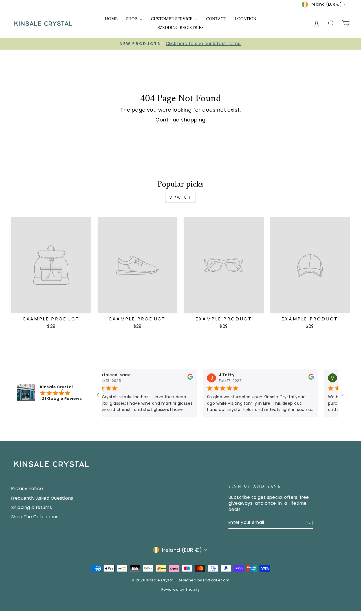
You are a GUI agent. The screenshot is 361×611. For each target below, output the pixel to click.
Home (111, 19)
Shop (132, 19)
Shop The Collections (34, 517)
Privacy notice (27, 489)
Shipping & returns (31, 507)
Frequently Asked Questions (42, 498)
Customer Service (172, 19)
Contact (216, 19)
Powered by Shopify (180, 589)
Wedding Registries (180, 28)
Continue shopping (180, 119)
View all (181, 197)
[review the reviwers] (183, 378)
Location (245, 19)
